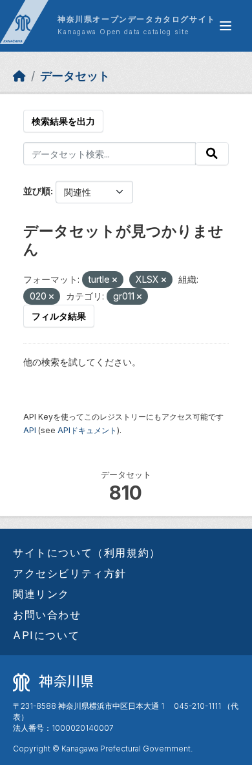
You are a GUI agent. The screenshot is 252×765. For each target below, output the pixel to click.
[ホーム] (19, 76)
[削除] (114, 280)
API (29, 430)
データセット (75, 76)
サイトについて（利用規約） (87, 552)
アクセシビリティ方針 (70, 573)
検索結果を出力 (63, 121)
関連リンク (41, 593)
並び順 (36, 190)
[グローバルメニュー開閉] (225, 25)
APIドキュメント (87, 430)
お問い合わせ (47, 614)
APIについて (46, 635)
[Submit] (212, 153)
